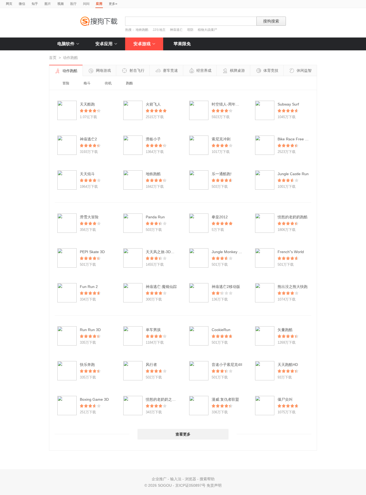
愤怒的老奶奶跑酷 (293, 217)
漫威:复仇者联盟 (225, 399)
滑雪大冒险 (89, 217)
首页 (53, 57)
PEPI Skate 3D (92, 252)
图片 (47, 4)
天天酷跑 (87, 104)
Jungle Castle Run (293, 174)
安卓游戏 (142, 44)
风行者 (151, 364)
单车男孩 (153, 330)
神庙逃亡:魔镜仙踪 (161, 286)
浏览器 (190, 479)
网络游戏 (103, 70)
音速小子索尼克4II (227, 364)
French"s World (291, 252)
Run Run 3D (90, 330)
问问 (86, 4)
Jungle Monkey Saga (229, 252)
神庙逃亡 (176, 30)
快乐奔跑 (87, 364)
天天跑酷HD (288, 364)
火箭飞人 (153, 104)
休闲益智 (304, 70)
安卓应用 (104, 44)
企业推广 (159, 479)
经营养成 (203, 70)
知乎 (35, 4)
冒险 (65, 83)
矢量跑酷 (285, 330)
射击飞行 (136, 70)
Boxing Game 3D (94, 399)
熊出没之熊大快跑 (293, 286)
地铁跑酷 (142, 30)
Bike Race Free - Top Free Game (306, 139)
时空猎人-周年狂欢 (227, 104)
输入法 (175, 479)
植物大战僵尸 (207, 30)
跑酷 (129, 83)
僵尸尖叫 (285, 399)
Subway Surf (288, 104)
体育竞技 (270, 70)
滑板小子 (153, 139)
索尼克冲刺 (221, 139)
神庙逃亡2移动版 (226, 286)
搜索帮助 (207, 479)
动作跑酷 (69, 71)
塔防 (190, 30)
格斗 (87, 83)
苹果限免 (182, 44)
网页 (9, 4)
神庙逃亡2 (88, 139)
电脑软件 (65, 44)
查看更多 (183, 434)
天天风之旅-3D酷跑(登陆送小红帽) (174, 252)
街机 (108, 83)
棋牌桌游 (237, 70)
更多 (113, 3)
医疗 (73, 4)
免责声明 (214, 485)
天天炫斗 (87, 174)
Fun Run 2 (89, 286)
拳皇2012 (220, 217)
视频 (60, 4)
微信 (22, 4)
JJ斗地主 (159, 30)
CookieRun (221, 330)
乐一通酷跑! (221, 174)
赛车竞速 (170, 70)
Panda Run (155, 217)
